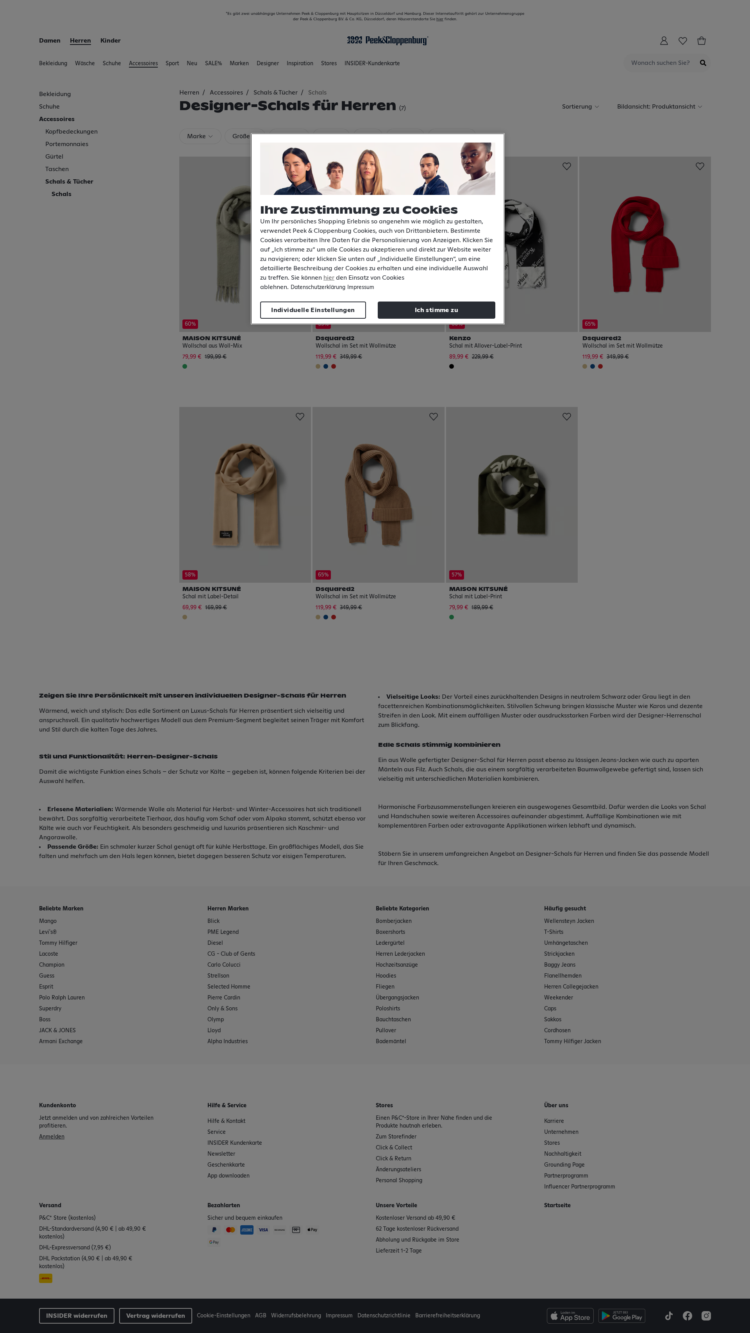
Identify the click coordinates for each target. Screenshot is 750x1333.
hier (328, 278)
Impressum (360, 287)
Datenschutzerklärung (318, 287)
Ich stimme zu (436, 310)
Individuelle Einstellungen (313, 310)
